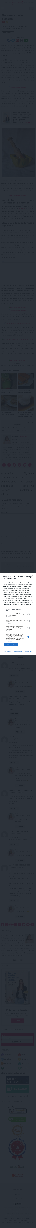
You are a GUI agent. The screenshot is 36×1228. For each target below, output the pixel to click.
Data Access (18, 651)
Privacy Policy (28, 651)
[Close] (32, 577)
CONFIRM (10, 644)
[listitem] (18, 610)
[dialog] (18, 614)
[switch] (28, 614)
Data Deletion (8, 651)
